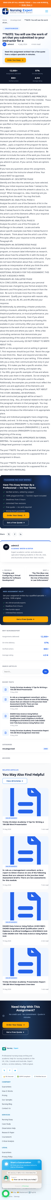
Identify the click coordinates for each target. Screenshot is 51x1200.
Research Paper (8, 1132)
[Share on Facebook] (15, 534)
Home (4, 20)
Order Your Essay (14, 60)
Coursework (7, 1137)
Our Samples (7, 1100)
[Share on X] (9, 534)
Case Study (6, 1124)
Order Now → (27, 5)
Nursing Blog (7, 1104)
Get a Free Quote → (16, 522)
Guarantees (6, 1087)
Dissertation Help (8, 1128)
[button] (5, 1194)
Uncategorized (15, 20)
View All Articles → (14, 781)
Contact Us (6, 1108)
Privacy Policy (7, 1157)
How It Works (7, 1091)
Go (45, 671)
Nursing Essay (7, 1119)
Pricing (4, 1095)
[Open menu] (46, 11)
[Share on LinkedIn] (20, 534)
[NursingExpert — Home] (18, 11)
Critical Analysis (8, 1141)
